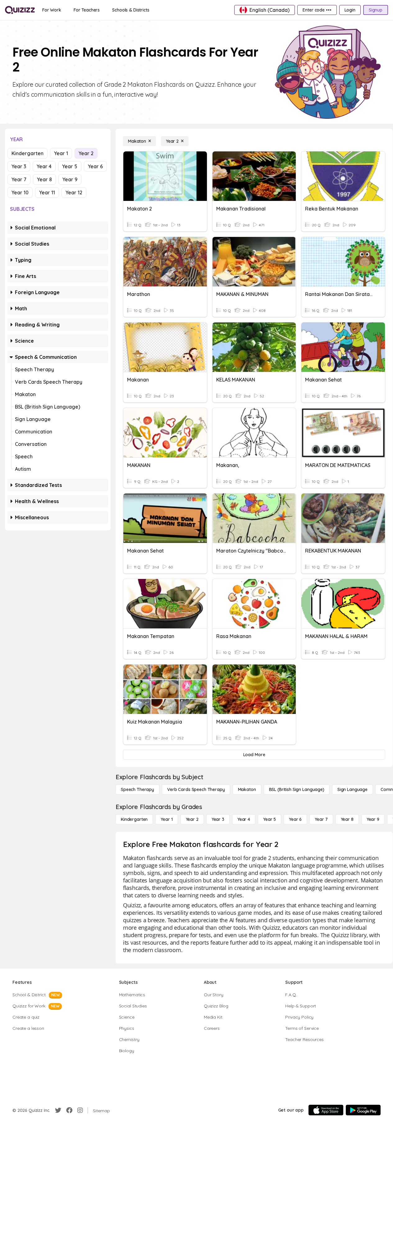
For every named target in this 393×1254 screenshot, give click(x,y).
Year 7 (18, 179)
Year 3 (18, 166)
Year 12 (74, 192)
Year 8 (44, 179)
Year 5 (69, 166)
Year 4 (44, 166)
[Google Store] (363, 1110)
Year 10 (20, 192)
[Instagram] (80, 1110)
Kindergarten (27, 153)
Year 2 (86, 153)
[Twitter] (58, 1110)
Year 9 (69, 179)
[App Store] (325, 1110)
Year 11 (47, 192)
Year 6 (95, 166)
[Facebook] (69, 1110)
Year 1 (61, 153)
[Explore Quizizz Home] (20, 10)
